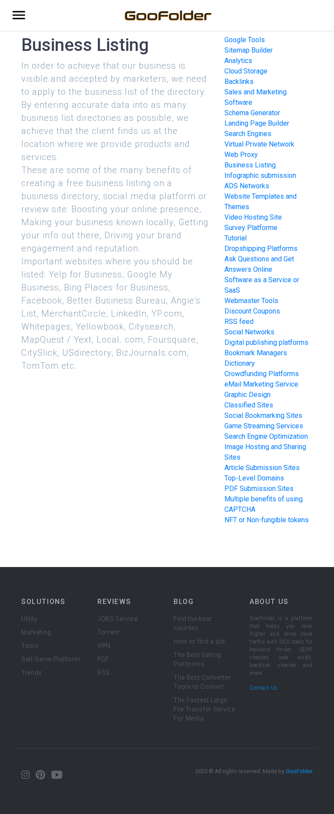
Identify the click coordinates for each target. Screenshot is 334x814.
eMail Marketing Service (261, 384)
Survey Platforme (250, 228)
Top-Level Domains (254, 478)
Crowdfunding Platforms (261, 374)
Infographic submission (260, 175)
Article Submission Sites (262, 468)
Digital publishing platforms (266, 342)
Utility (29, 618)
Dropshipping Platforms (260, 248)
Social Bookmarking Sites (263, 415)
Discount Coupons (252, 311)
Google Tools (244, 40)
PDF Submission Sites (259, 488)
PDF (103, 659)
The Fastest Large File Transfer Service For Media (204, 709)
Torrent (108, 632)
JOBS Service (117, 618)
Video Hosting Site (253, 217)
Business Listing (250, 165)
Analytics (238, 61)
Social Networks (249, 332)
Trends (31, 672)
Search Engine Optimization (266, 436)
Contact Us (263, 688)
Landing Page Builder (256, 123)
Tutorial (235, 238)
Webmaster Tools (251, 301)
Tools (30, 645)
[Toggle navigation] (19, 15)
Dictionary (239, 363)
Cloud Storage (245, 71)
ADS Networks (246, 186)
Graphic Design (247, 394)
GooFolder (299, 771)
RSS (103, 672)
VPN (103, 645)
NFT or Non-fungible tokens (266, 520)
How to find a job (199, 641)
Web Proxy (241, 154)
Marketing (36, 632)
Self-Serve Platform (50, 659)
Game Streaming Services (263, 426)
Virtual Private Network (259, 144)
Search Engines (247, 134)
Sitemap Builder (248, 50)
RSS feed (239, 321)
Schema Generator (252, 113)
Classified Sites (248, 405)
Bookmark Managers (255, 353)
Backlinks (239, 81)
